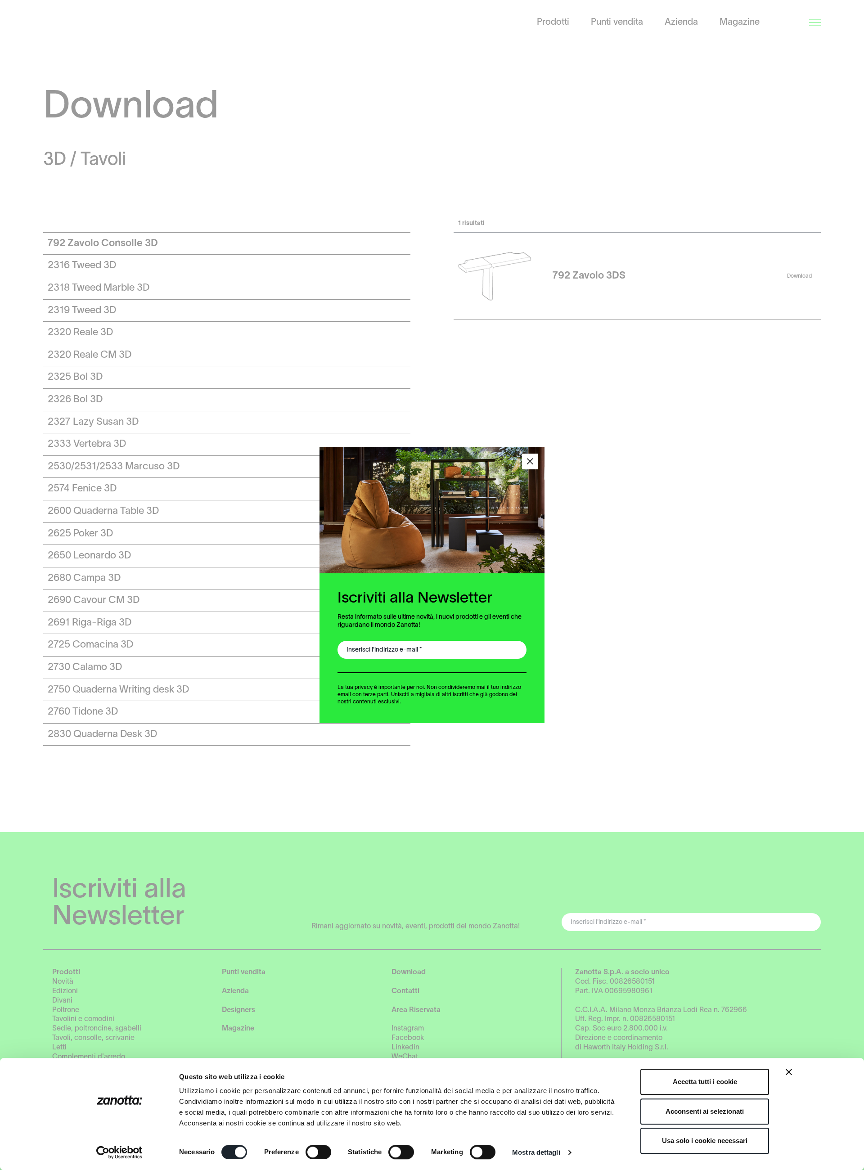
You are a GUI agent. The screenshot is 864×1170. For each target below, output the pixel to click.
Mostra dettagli (536, 1152)
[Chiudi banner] (789, 1072)
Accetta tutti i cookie (705, 1081)
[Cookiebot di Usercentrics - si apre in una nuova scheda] (119, 1152)
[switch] (318, 1152)
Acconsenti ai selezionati (705, 1111)
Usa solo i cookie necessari (704, 1140)
